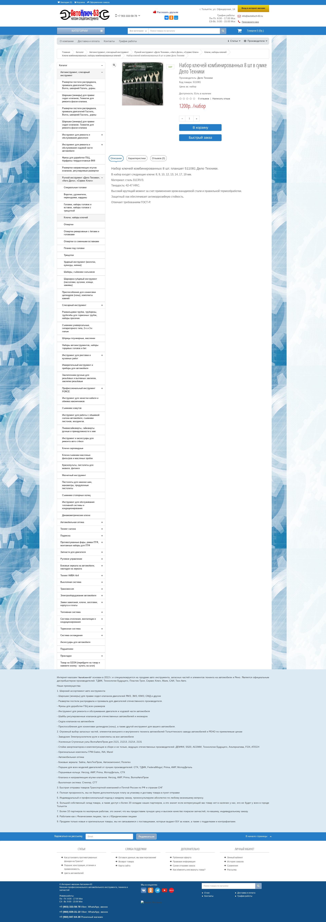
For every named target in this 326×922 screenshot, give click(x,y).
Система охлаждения (71, 635)
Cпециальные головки (75, 187)
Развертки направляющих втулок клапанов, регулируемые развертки (80, 169)
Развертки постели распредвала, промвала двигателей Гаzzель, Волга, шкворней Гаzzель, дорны (79, 111)
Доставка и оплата (88, 41)
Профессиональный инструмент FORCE (78, 390)
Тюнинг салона (68, 529)
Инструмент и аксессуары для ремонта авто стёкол (78, 440)
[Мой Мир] (176, 18)
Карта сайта (124, 866)
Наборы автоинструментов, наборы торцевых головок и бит (80, 347)
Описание (116, 158)
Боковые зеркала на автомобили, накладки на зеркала (77, 567)
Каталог (63, 65)
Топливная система (70, 612)
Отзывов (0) (158, 158)
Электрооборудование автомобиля (78, 595)
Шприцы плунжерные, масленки (78, 338)
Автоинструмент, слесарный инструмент (75, 74)
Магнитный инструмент (74, 475)
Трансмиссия (67, 589)
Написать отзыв (221, 98)
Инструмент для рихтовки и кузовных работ (76, 357)
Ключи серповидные (72, 448)
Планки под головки (74, 248)
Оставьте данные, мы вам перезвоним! (137, 857)
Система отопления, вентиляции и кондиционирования (78, 620)
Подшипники (66, 649)
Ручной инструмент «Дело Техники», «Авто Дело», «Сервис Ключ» (81, 179)
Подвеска (65, 535)
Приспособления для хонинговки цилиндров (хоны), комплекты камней (79, 295)
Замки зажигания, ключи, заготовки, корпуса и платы (79, 604)
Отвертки (68, 224)
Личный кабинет (235, 857)
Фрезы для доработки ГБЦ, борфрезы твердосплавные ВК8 (78, 159)
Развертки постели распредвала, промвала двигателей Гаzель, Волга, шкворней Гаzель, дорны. (79, 85)
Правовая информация (184, 861)
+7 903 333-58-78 (127, 15)
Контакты (109, 41)
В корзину (200, 127)
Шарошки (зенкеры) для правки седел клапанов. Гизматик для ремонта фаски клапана (78, 124)
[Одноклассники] (171, 18)
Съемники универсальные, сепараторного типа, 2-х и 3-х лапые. (77, 328)
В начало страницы (258, 836)
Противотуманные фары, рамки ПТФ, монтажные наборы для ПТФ (79, 544)
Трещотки (69, 255)
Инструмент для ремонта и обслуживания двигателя (76, 136)
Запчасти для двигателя (73, 552)
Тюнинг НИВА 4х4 (69, 575)
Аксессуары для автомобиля (75, 642)
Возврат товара (126, 861)
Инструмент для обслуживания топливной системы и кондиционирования (78, 505)
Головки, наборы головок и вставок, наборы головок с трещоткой (77, 207)
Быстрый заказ (200, 137)
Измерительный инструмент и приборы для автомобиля (77, 367)
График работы (128, 41)
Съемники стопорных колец (76, 495)
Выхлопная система (70, 582)
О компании (67, 41)
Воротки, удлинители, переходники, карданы (75, 196)
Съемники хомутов (72, 408)
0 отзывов (203, 98)
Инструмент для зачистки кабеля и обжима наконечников (80, 400)
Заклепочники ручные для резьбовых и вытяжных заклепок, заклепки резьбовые (79, 378)
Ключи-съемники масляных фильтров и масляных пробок (77, 457)
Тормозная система (70, 628)
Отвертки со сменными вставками (81, 241)
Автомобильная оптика (72, 522)
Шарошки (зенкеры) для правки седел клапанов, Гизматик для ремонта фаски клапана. (78, 98)
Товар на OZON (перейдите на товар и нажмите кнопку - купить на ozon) (80, 664)
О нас (207, 893)
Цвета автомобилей (74, 873)
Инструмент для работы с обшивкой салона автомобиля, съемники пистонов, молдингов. (80, 418)
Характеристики (137, 158)
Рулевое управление (71, 559)
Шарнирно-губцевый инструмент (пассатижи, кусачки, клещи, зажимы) (80, 282)
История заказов (235, 861)
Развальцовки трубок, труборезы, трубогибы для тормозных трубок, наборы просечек (79, 315)
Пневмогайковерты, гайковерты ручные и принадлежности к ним (79, 430)
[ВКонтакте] (167, 18)
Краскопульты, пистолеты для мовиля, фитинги (77, 467)
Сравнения (232, 866)
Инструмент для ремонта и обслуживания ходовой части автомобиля (77, 147)
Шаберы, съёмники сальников (79, 272)
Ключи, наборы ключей (76, 217)
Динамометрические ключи (76, 515)
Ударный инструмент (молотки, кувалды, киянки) (80, 263)
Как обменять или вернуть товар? (189, 870)
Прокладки (65, 656)
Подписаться (146, 836)
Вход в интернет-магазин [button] (253, 8)
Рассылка (232, 870)
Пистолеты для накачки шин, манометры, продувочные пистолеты (77, 485)
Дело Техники (205, 77)
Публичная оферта (182, 857)
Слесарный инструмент (74, 305)
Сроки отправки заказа (184, 866)
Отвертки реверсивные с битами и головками (81, 233)
